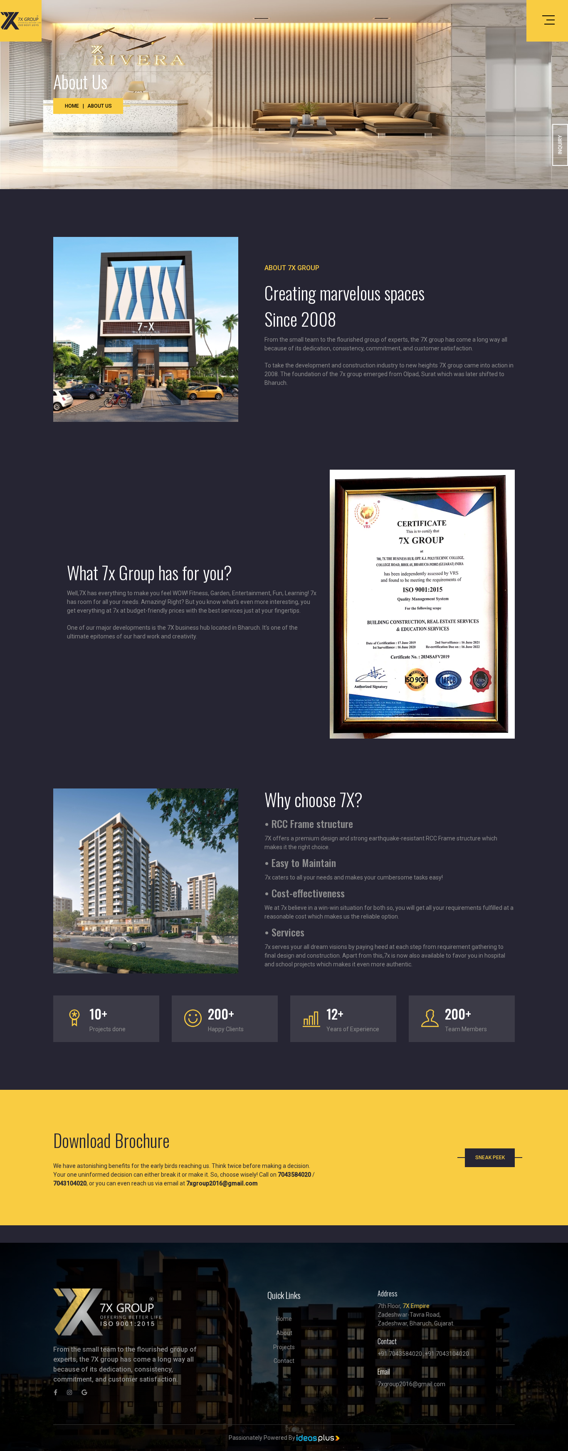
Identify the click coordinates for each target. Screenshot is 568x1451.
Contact (284, 1360)
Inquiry (560, 145)
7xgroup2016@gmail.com (411, 1384)
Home (72, 106)
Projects (284, 1347)
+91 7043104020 (447, 1353)
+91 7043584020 (400, 1353)
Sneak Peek (490, 1157)
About (284, 1333)
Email (384, 1372)
